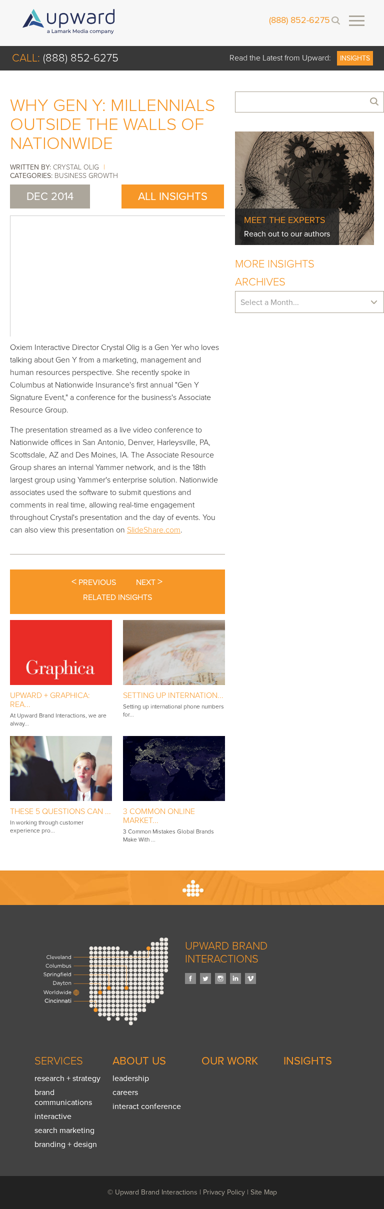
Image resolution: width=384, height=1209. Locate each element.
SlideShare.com (153, 530)
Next (149, 582)
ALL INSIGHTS (173, 196)
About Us (139, 1061)
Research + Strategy (67, 1079)
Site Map (263, 1192)
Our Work (230, 1061)
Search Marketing (64, 1131)
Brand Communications (63, 1098)
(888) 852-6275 (299, 20)
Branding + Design (65, 1145)
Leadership (130, 1079)
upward (69, 21)
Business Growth (86, 176)
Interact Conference (146, 1107)
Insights (355, 58)
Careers (125, 1093)
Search (336, 20)
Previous (94, 582)
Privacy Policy (224, 1192)
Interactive (53, 1117)
